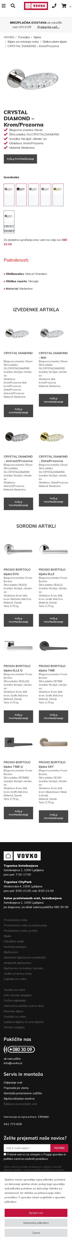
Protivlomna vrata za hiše (20, 930)
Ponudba (24, 37)
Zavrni (36, 1232)
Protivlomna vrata (15, 920)
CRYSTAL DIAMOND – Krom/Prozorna (33, 46)
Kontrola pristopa (15, 947)
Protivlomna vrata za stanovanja (25, 925)
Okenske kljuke (13, 1011)
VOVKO (9, 37)
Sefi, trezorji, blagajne (18, 995)
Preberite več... (48, 27)
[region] (36, 1206)
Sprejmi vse (36, 1213)
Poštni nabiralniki (15, 1000)
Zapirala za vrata (15, 979)
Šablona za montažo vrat (20, 1104)
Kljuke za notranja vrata (23, 41)
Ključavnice (11, 952)
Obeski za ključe (14, 1027)
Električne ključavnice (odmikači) (25, 957)
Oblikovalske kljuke (54, 41)
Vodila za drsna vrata (18, 973)
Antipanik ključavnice (17, 963)
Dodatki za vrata (15, 1016)
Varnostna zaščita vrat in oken (24, 1006)
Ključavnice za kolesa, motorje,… (24, 968)
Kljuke (37, 37)
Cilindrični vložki (14, 941)
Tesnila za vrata (14, 990)
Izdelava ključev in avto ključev (24, 1022)
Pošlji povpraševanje (20, 159)
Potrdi (59, 1148)
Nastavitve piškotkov (36, 1222)
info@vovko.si (13, 1063)
